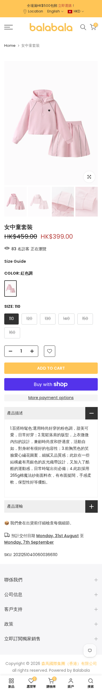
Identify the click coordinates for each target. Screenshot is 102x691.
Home (10, 45)
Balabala (81, 670)
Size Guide (15, 261)
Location (35, 11)
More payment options (51, 397)
